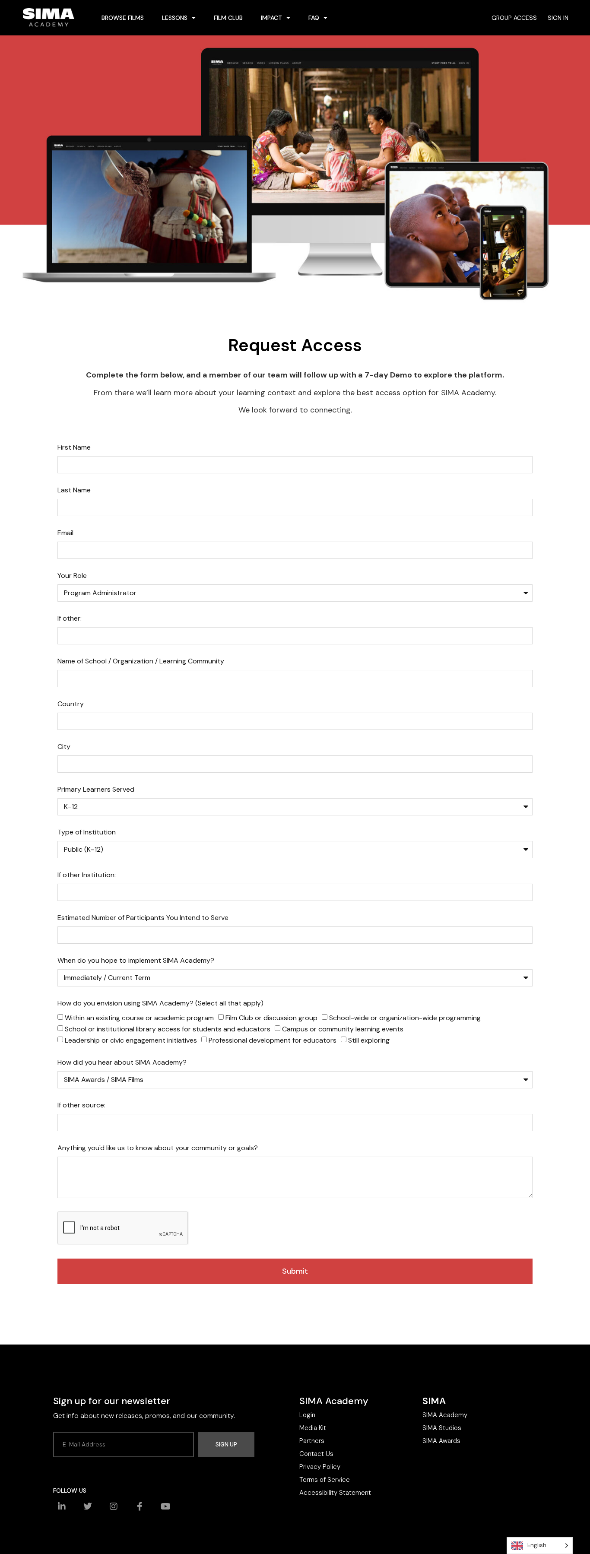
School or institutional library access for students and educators (167, 1029)
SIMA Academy (444, 1415)
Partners (311, 1441)
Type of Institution (86, 833)
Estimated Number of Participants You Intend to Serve (142, 918)
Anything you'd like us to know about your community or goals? (157, 1148)
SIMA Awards (441, 1441)
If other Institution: (86, 875)
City (63, 747)
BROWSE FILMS (123, 18)
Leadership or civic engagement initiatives (131, 1040)
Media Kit (312, 1428)
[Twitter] (87, 1506)
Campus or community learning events (342, 1029)
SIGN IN (558, 18)
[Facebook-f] (139, 1506)
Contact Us (316, 1453)
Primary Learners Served (95, 790)
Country (70, 704)
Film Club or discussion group (271, 1017)
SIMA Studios (441, 1428)
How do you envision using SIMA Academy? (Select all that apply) (160, 1004)
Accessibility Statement (335, 1492)
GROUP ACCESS (514, 18)
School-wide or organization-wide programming (405, 1017)
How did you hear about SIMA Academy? (122, 1063)
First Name (74, 448)
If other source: (81, 1106)
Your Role (72, 576)
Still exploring (369, 1040)
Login (307, 1415)
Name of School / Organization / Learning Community (140, 662)
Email (65, 533)
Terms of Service (324, 1479)
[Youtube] (165, 1506)
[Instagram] (113, 1506)
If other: (69, 619)
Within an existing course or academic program (139, 1017)
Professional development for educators (272, 1040)
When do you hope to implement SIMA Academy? (135, 961)
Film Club (228, 18)
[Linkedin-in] (61, 1506)
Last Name (74, 491)
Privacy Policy (319, 1466)
